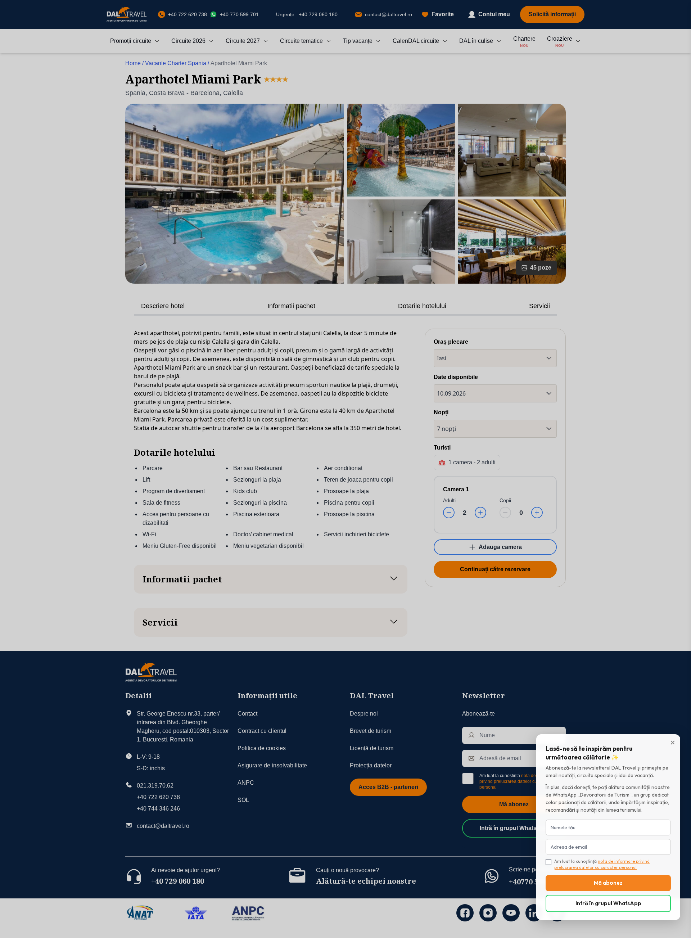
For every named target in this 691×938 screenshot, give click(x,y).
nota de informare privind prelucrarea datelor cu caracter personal (602, 864)
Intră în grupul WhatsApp (608, 903)
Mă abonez (608, 882)
